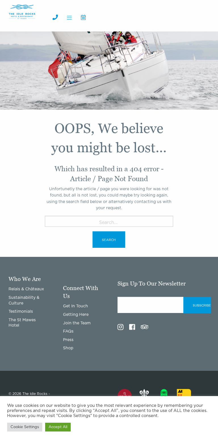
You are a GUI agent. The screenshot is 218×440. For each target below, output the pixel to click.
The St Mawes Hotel (22, 323)
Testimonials (21, 312)
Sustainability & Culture (24, 300)
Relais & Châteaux (26, 289)
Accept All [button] (58, 427)
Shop (68, 348)
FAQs (68, 331)
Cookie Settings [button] (25, 427)
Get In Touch (75, 306)
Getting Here (76, 315)
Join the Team (77, 323)
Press (68, 340)
